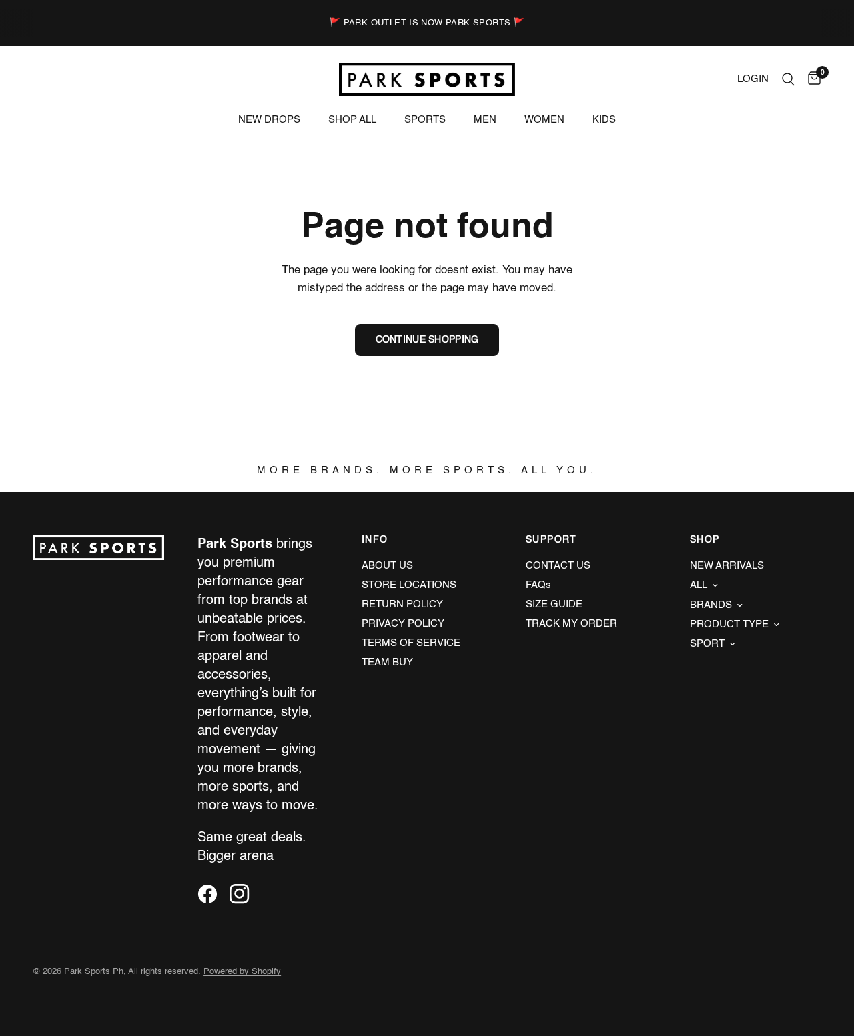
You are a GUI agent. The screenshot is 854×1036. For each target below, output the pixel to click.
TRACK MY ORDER (571, 624)
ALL (698, 585)
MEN (485, 120)
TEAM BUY (387, 662)
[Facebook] (212, 894)
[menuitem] (269, 120)
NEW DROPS (269, 120)
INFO (375, 540)
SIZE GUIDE (554, 604)
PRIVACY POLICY (403, 624)
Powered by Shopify (242, 971)
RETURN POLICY (402, 604)
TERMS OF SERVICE (411, 643)
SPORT (707, 644)
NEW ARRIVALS (727, 566)
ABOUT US (387, 566)
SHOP (705, 540)
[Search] (788, 79)
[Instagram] (244, 894)
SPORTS (425, 120)
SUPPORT (551, 540)
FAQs (538, 585)
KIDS (604, 120)
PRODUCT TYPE (729, 624)
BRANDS (711, 605)
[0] (811, 79)
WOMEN (544, 120)
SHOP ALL (352, 120)
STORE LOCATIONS (409, 585)
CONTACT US (558, 566)
